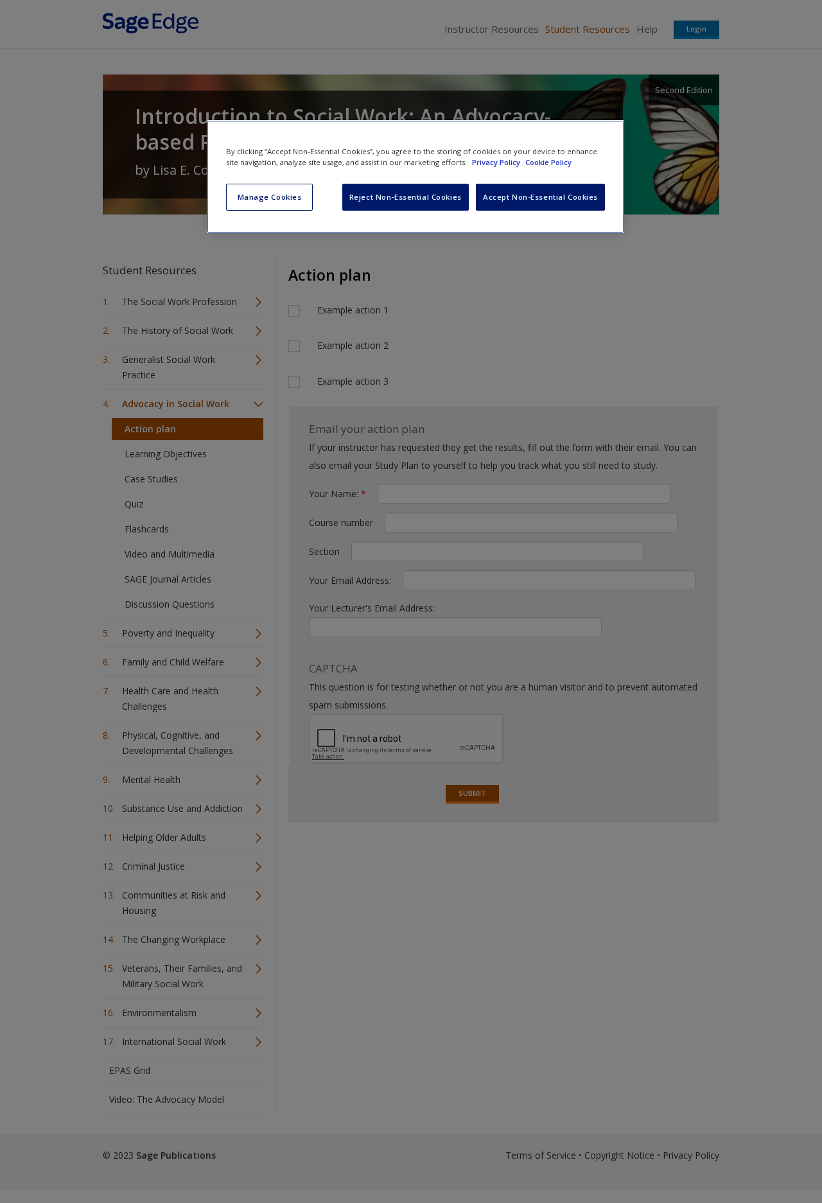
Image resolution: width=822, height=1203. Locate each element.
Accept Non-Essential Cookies (540, 197)
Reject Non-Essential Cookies (405, 197)
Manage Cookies (270, 197)
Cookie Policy (548, 162)
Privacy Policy (497, 162)
